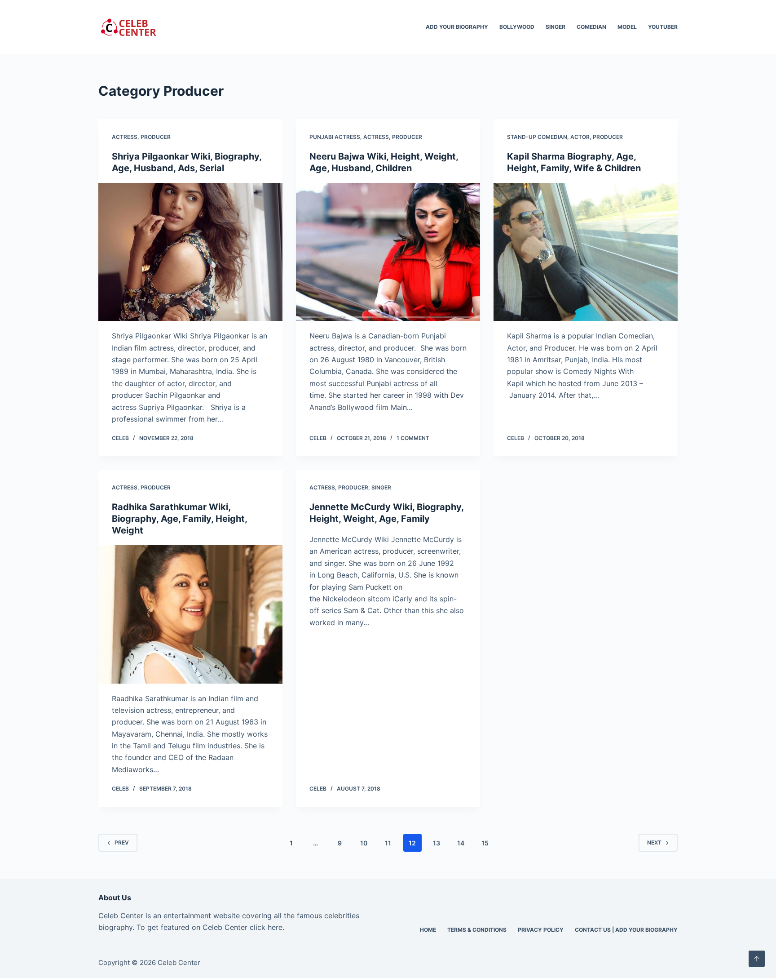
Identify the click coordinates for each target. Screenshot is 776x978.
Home (428, 929)
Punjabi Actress (334, 136)
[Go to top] (757, 959)
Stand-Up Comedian (537, 136)
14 (460, 843)
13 (436, 843)
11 (388, 843)
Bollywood (516, 26)
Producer (156, 136)
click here (266, 927)
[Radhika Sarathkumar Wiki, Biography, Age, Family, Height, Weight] (190, 614)
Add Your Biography (457, 26)
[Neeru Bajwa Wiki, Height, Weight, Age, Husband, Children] (388, 252)
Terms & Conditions (477, 929)
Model (627, 26)
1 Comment (413, 438)
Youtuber (663, 26)
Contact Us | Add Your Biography (626, 929)
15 (485, 843)
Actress (124, 136)
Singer (555, 26)
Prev (122, 842)
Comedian (591, 26)
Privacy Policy (541, 929)
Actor (580, 136)
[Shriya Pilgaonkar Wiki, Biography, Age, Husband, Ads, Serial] (190, 252)
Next (654, 842)
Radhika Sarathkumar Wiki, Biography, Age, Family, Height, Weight (179, 519)
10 (363, 843)
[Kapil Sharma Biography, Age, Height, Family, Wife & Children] (586, 252)
